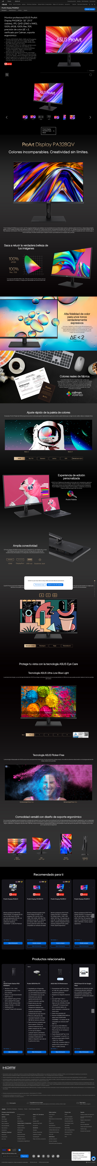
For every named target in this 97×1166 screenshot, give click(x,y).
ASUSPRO (67, 1125)
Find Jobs (51, 1134)
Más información (13, 943)
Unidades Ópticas (21, 1138)
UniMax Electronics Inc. (54, 1130)
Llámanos (82, 1122)
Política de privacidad (44, 1162)
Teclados (35, 1130)
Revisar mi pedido (53, 1141)
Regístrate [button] (24, 1156)
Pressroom (51, 1123)
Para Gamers (4, 1128)
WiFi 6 (34, 1119)
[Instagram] (33, 1156)
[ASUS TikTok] (53, 1156)
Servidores (35, 1125)
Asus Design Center (69, 1123)
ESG (50, 1121)
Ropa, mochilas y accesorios (39, 1139)
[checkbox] (90, 70)
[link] (4, 4)
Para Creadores (5, 1123)
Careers (51, 1116)
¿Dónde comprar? (53, 1139)
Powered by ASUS (72, 1)
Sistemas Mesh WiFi (37, 1123)
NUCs (18, 1116)
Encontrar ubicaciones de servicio (86, 1117)
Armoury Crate (68, 1134)
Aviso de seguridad (84, 1124)
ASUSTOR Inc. (52, 1125)
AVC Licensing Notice (69, 1130)
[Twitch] (57, 1156)
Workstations (20, 1121)
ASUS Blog (67, 1127)
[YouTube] (38, 1156)
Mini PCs (19, 1119)
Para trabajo (4, 1121)
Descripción (4, 10)
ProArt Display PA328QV (10, 8)
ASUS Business (85, 1)
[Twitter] (48, 1156)
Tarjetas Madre (20, 1125)
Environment (92, 1)
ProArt (25, 1109)
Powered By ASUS (69, 1121)
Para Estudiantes (5, 1125)
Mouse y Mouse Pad (37, 1132)
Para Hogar (4, 1119)
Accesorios (4, 1130)
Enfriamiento (20, 1130)
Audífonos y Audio (37, 1134)
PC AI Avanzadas (68, 1116)
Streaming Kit (36, 1136)
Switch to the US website (55, 584)
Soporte (25, 10)
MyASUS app (83, 1129)
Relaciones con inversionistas (55, 1119)
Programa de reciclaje (54, 1132)
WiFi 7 (34, 1116)
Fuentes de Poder (21, 1134)
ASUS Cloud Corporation (54, 1127)
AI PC (66, 1114)
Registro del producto (85, 1120)
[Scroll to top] (93, 1162)
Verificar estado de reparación (87, 1114)
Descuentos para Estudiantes (55, 1143)
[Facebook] (43, 1156)
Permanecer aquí (39, 584)
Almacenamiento (21, 1136)
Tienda (10, 4)
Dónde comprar (89, 9)
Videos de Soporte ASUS (86, 1126)
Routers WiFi (36, 1121)
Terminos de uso (33, 1162)
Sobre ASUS (52, 1114)
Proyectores (4, 1136)
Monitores (4, 1134)
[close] (70, 578)
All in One (4, 1139)
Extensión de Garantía (85, 1131)
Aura (66, 1136)
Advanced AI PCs (69, 1132)
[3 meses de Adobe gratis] (8, 65)
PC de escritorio (21, 1114)
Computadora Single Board (23, 1141)
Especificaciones (12, 10)
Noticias (19, 10)
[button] (78, 1)
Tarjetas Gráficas (21, 1127)
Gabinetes (19, 1132)
